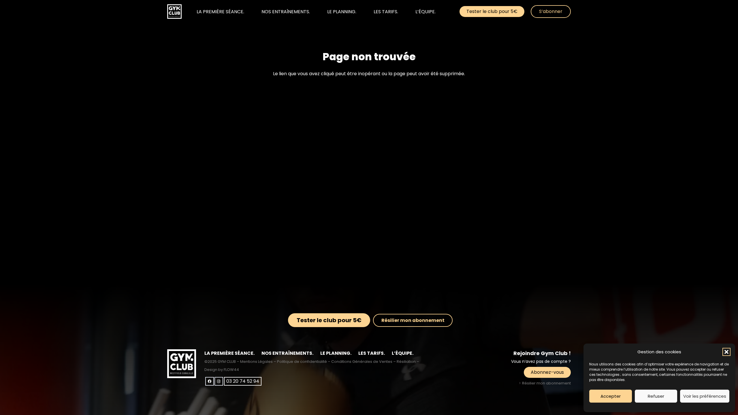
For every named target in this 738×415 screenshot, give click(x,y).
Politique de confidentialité (302, 361)
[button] (726, 352)
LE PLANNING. (335, 353)
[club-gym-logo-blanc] (174, 11)
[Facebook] (209, 381)
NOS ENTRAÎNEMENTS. (287, 353)
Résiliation (406, 361)
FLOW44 (231, 369)
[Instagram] (218, 381)
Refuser (656, 396)
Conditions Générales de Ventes (361, 361)
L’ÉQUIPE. (402, 353)
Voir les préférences (704, 396)
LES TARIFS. (371, 353)
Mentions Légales (256, 361)
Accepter (610, 396)
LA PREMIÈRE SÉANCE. (229, 353)
